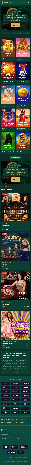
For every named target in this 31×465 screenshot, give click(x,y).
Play (8, 46)
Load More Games (15, 157)
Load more (15, 372)
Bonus (15, 25)
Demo (9, 49)
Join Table (16, 207)
